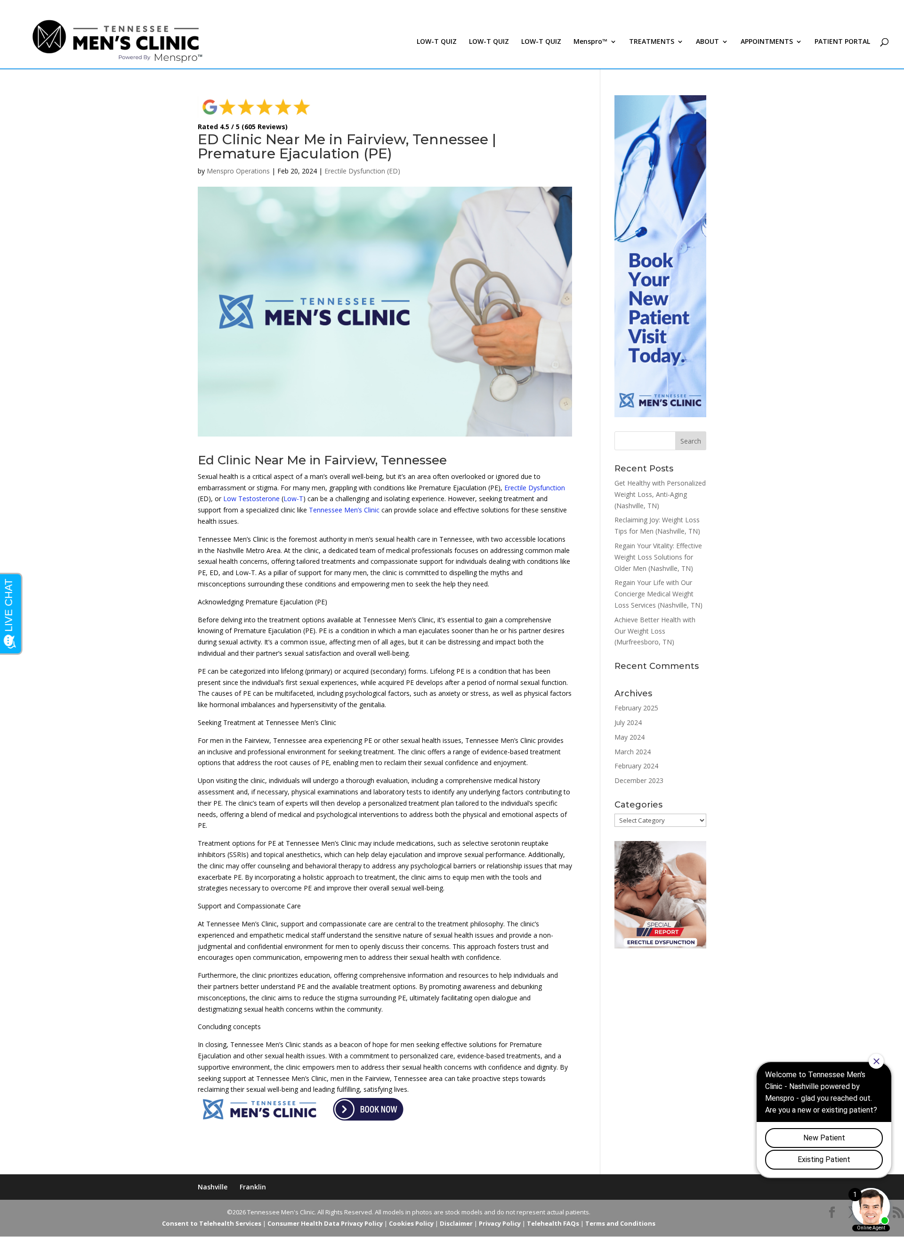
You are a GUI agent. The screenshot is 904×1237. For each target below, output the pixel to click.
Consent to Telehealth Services (211, 1223)
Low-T (293, 498)
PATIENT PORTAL (842, 42)
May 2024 (629, 737)
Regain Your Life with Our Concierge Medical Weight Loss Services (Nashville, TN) (658, 594)
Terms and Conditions (620, 1223)
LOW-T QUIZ (437, 42)
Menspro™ (590, 42)
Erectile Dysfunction (534, 487)
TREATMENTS (651, 42)
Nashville (212, 1186)
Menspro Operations (238, 170)
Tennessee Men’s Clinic (344, 509)
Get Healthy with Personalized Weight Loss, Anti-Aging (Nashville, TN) (660, 494)
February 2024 (636, 765)
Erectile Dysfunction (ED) (362, 170)
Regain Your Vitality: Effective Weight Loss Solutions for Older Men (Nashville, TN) (658, 557)
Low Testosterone (251, 498)
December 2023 (638, 780)
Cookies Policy (411, 1223)
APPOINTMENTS (767, 42)
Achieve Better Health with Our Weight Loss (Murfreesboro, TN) (654, 631)
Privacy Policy (500, 1223)
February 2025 (636, 707)
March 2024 (632, 751)
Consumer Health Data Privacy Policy (325, 1223)
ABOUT (707, 42)
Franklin (253, 1186)
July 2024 (628, 722)
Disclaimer (456, 1223)
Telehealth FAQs (553, 1223)
